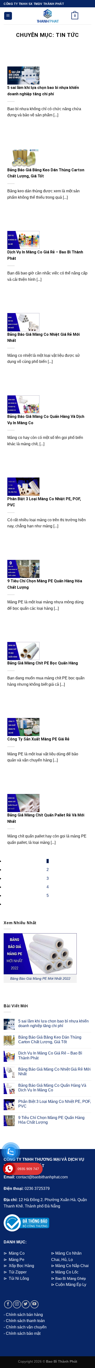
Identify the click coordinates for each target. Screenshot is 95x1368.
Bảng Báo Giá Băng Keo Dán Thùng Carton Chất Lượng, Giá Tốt (49, 1039)
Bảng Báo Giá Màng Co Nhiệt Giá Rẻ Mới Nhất (54, 1071)
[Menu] (8, 16)
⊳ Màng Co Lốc (64, 1272)
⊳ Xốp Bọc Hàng (19, 1266)
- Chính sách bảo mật (22, 1333)
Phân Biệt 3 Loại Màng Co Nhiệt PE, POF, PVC (54, 1103)
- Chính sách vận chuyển (25, 1327)
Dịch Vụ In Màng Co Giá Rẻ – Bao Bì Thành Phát (50, 1055)
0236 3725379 (37, 1188)
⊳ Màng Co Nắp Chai (70, 1266)
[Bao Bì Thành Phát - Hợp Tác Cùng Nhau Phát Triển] (47, 15)
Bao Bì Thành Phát (61, 1361)
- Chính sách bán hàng (23, 1315)
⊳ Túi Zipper (15, 1272)
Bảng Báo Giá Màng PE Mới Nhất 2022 (40, 978)
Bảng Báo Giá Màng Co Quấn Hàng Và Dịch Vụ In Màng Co (52, 1087)
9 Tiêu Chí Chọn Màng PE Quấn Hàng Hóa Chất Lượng (51, 1120)
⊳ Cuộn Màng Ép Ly (68, 1284)
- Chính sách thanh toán (24, 1321)
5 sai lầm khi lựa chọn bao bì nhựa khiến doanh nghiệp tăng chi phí (53, 1023)
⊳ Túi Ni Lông (16, 1278)
